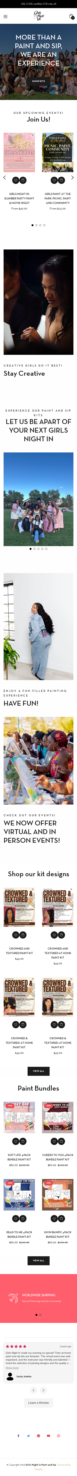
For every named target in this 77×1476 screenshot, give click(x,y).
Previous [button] (4, 177)
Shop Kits (38, 81)
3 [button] (40, 225)
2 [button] (36, 225)
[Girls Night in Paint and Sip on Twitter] (28, 1436)
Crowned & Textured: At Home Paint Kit (19, 1043)
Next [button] (72, 177)
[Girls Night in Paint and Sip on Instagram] (58, 1436)
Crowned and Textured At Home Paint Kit (57, 953)
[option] (19, 177)
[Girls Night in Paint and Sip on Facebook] (18, 1436)
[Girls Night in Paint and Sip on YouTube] (48, 1436)
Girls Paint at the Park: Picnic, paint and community (58, 198)
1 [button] (32, 225)
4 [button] (44, 225)
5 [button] (46, 549)
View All (38, 1071)
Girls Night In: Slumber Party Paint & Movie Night (19, 198)
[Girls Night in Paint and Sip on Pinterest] (38, 1436)
